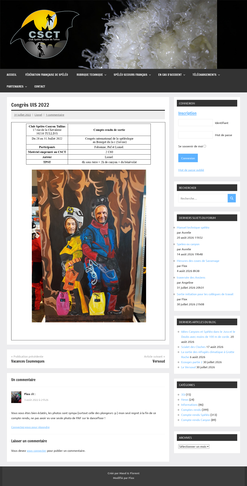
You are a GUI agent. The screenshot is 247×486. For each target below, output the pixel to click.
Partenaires (15, 86)
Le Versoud (188, 367)
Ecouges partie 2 (192, 362)
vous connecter (36, 450)
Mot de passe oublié (191, 170)
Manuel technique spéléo (193, 227)
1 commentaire (55, 114)
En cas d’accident (170, 75)
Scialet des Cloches (193, 346)
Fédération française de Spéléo (46, 75)
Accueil (12, 75)
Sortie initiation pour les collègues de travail (205, 294)
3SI (183, 394)
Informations (189, 404)
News (184, 399)
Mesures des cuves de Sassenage (198, 260)
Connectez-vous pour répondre (30, 427)
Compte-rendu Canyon (195, 419)
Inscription (187, 113)
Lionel (38, 114)
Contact (39, 86)
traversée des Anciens (191, 277)
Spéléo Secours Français (130, 75)
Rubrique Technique (90, 75)
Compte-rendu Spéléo (195, 414)
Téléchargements (204, 75)
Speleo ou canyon (188, 244)
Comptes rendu (191, 409)
